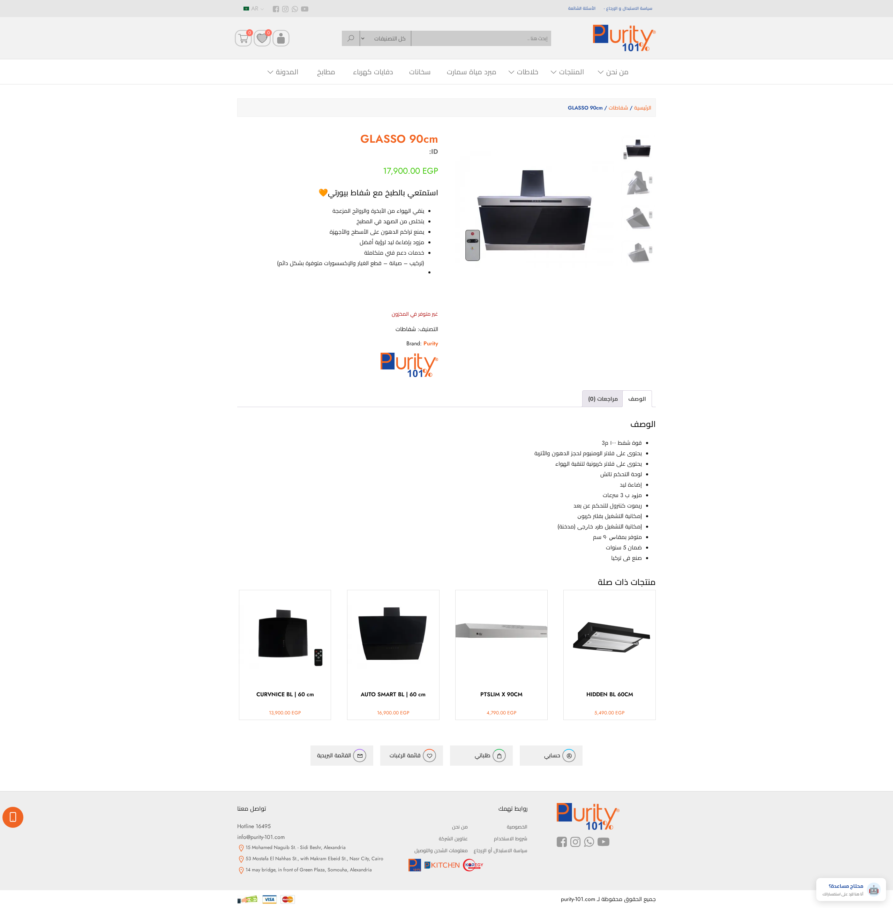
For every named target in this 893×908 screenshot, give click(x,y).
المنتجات (571, 72)
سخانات (420, 72)
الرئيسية (642, 108)
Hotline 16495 (254, 826)
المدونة (287, 72)
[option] (638, 148)
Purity (430, 343)
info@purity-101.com (261, 837)
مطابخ (326, 72)
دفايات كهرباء (373, 72)
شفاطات (618, 108)
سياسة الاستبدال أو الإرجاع (500, 850)
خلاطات (527, 72)
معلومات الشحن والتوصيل (441, 850)
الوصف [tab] (637, 399)
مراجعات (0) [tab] (603, 399)
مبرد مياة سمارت (471, 72)
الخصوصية (517, 826)
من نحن (617, 72)
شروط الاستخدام (510, 838)
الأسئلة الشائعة (581, 8)
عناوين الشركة (453, 838)
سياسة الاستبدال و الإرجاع (629, 8)
